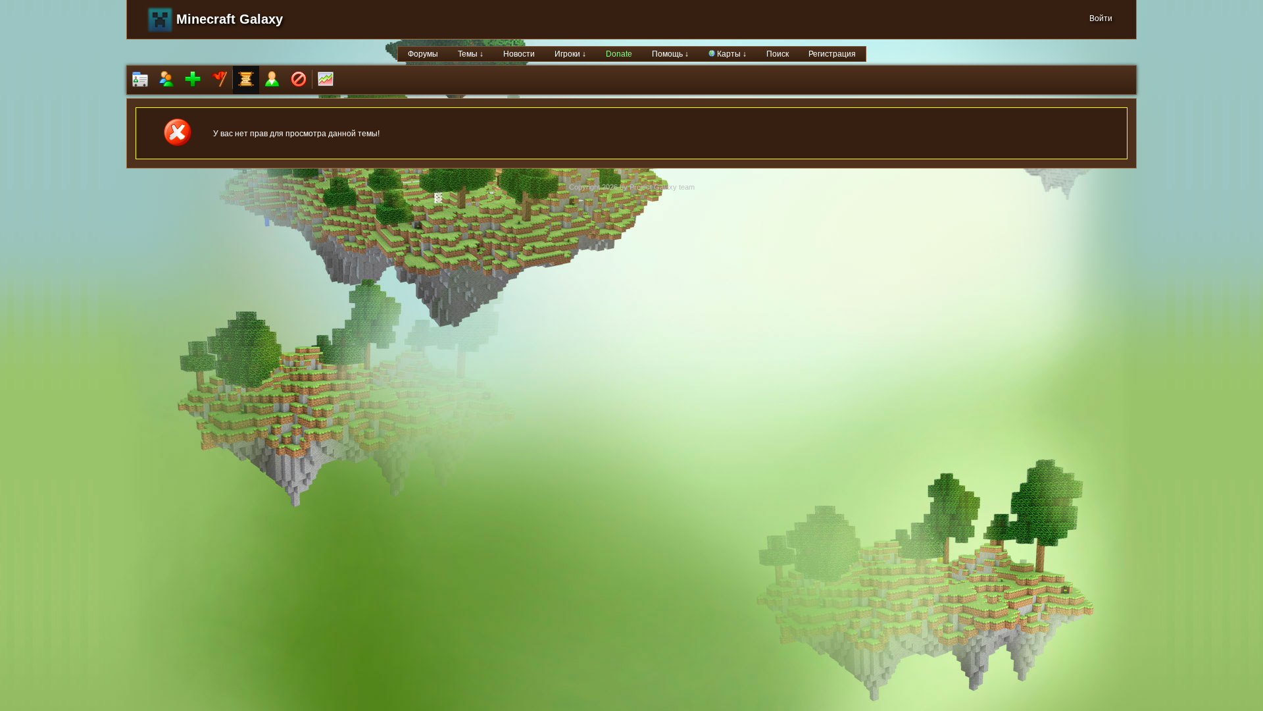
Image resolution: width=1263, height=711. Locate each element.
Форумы (423, 54)
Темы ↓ (470, 54)
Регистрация (832, 54)
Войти (1100, 18)
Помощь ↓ (670, 54)
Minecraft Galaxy (229, 19)
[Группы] (219, 80)
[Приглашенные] (193, 80)
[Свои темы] (272, 80)
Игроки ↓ (570, 54)
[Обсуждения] (246, 80)
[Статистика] (325, 80)
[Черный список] (298, 80)
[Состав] (166, 80)
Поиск (777, 54)
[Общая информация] (140, 80)
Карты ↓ (731, 54)
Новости (519, 54)
